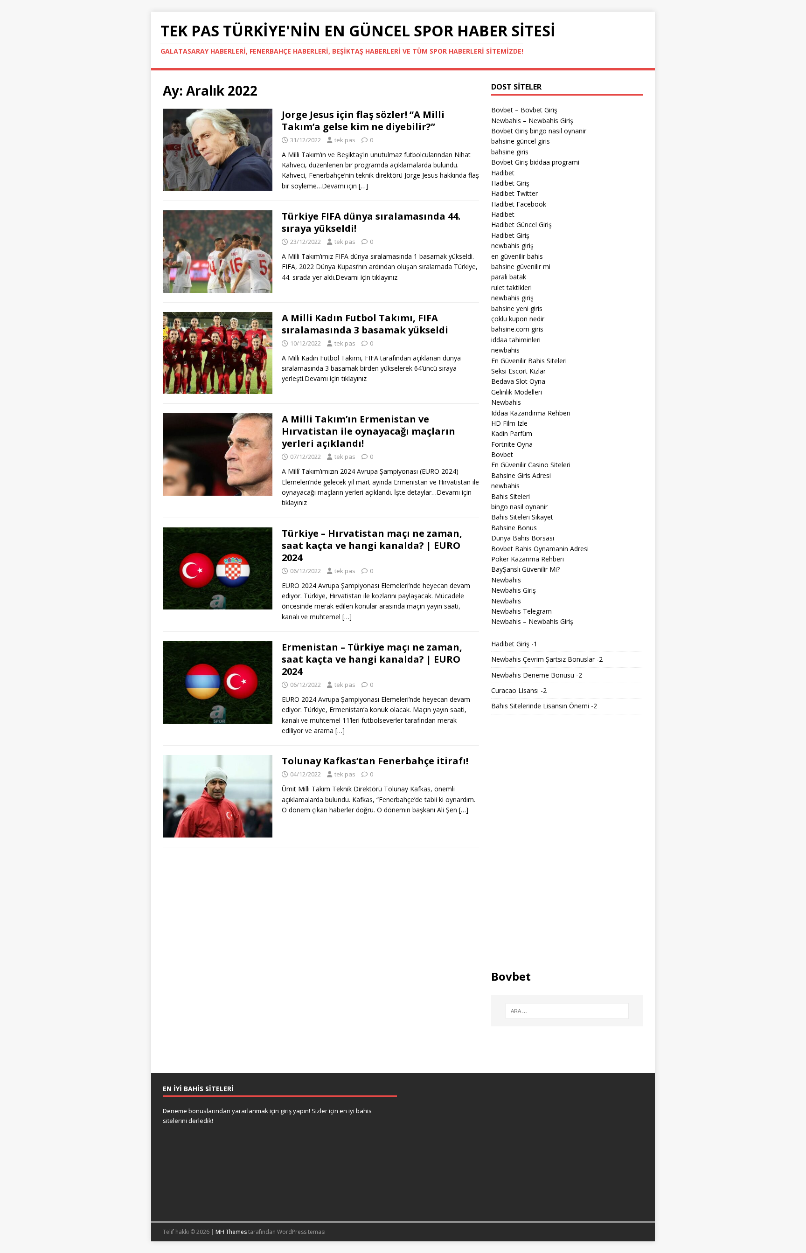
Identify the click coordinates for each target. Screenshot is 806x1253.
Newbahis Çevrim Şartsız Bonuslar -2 (547, 659)
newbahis (505, 350)
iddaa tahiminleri (516, 339)
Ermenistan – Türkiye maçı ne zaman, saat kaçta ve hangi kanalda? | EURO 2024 (372, 659)
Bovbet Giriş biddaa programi (535, 162)
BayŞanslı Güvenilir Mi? (525, 569)
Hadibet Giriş (510, 183)
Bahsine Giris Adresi (521, 475)
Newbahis (506, 402)
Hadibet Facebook (518, 204)
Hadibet (502, 172)
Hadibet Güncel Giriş (521, 224)
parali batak (508, 276)
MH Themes (231, 1232)
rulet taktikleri (511, 287)
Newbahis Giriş (513, 590)
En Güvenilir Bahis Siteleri (529, 360)
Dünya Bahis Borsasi (522, 537)
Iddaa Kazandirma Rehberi (530, 412)
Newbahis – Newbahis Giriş (532, 120)
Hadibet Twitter (514, 193)
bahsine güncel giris (520, 141)
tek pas (344, 140)
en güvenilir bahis (517, 256)
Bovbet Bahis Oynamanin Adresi (540, 548)
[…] (363, 185)
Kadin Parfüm (511, 433)
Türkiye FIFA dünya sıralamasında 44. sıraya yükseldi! (371, 222)
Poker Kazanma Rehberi (527, 558)
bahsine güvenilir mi (520, 266)
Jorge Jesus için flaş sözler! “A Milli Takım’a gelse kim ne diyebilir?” (363, 120)
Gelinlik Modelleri (516, 392)
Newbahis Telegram (521, 611)
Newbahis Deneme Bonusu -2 (536, 675)
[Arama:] (567, 1011)
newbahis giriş (512, 245)
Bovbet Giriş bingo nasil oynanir (538, 130)
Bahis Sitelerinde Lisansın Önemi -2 (544, 705)
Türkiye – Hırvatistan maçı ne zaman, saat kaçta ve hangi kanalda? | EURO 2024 (372, 545)
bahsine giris (509, 151)
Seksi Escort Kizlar (518, 371)
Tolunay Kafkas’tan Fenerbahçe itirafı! (375, 761)
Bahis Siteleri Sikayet (522, 516)
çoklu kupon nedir (517, 318)
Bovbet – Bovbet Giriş (524, 109)
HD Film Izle (509, 423)
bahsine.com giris (517, 329)
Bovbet (502, 454)
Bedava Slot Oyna (518, 381)
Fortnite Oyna (512, 444)
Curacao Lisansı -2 (519, 690)
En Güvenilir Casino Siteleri (530, 464)
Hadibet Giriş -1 (514, 643)
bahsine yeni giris (516, 308)
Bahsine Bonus (514, 527)
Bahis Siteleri (510, 496)
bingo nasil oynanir (519, 506)
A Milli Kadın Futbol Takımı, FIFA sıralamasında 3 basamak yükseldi (365, 324)
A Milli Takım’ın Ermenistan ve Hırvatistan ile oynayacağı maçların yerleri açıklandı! (368, 431)
